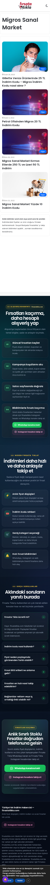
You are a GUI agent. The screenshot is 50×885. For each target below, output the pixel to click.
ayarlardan (24, 876)
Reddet (20, 881)
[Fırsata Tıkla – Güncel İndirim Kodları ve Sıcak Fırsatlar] (25, 5)
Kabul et (8, 881)
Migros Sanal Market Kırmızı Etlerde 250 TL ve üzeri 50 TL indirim (21, 164)
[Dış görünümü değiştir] (46, 7)
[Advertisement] (25, 266)
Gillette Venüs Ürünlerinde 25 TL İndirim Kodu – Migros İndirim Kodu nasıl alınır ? (23, 81)
